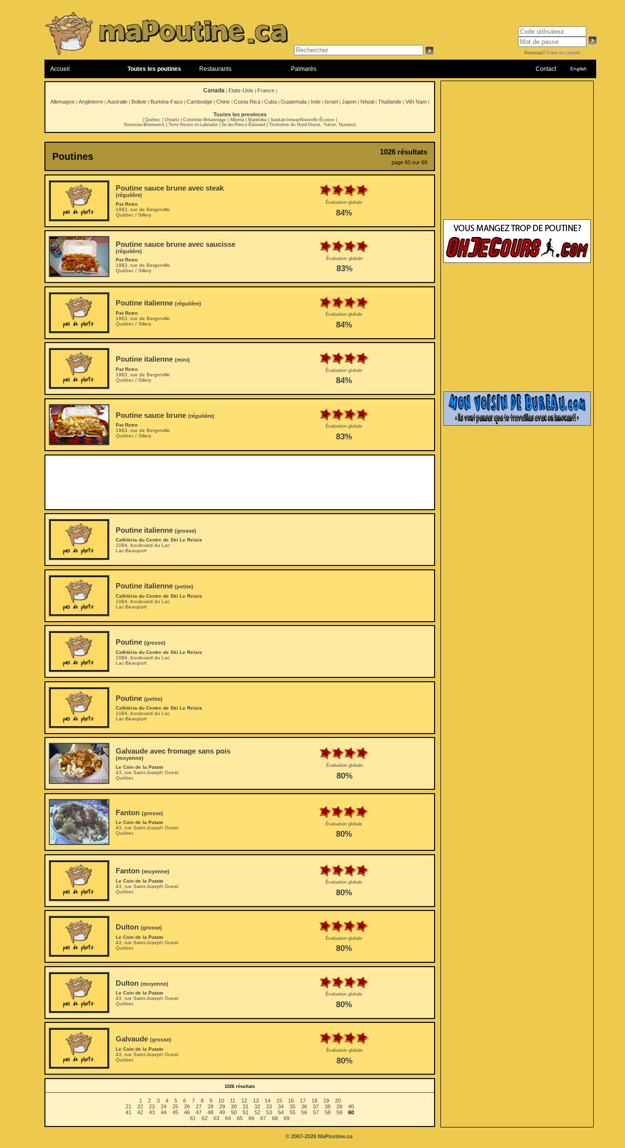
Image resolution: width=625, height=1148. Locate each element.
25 (175, 1106)
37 (316, 1106)
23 (152, 1106)
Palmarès (303, 68)
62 (205, 1118)
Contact (546, 68)
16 (291, 1101)
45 (175, 1112)
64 (228, 1118)
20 (338, 1101)
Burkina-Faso (166, 102)
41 (128, 1112)
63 (216, 1118)
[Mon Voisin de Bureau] (517, 424)
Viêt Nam (416, 102)
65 (240, 1118)
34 (281, 1106)
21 (128, 1106)
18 (314, 1101)
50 (234, 1112)
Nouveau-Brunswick (144, 124)
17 (303, 1101)
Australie (117, 102)
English (578, 68)
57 (316, 1112)
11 (232, 1101)
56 (304, 1112)
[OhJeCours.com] (517, 261)
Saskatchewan (285, 119)
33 (269, 1106)
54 (281, 1112)
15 (279, 1101)
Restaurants (215, 68)
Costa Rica (247, 102)
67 (263, 1118)
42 (140, 1112)
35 (292, 1106)
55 (292, 1112)
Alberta (237, 119)
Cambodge (199, 102)
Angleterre (91, 102)
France (265, 90)
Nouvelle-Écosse (317, 119)
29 (222, 1106)
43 (152, 1112)
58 (328, 1112)
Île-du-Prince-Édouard (243, 124)
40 (351, 1106)
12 (244, 1101)
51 (246, 1112)
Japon (349, 102)
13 (256, 1101)
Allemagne (62, 102)
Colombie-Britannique (204, 119)
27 (199, 1106)
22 (140, 1106)
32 (257, 1106)
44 (164, 1112)
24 (164, 1106)
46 (187, 1112)
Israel (331, 102)
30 (234, 1106)
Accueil (60, 68)
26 (187, 1106)
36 (304, 1106)
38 (328, 1106)
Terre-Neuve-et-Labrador (193, 124)
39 (339, 1106)
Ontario (172, 119)
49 (222, 1112)
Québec (153, 119)
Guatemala (294, 102)
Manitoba (257, 119)
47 (199, 1112)
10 (221, 1101)
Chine (223, 102)
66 (251, 1118)
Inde (316, 102)
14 (268, 1101)
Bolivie (138, 102)
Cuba (270, 102)
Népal (367, 102)
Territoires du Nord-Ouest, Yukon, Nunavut (312, 124)
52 (257, 1112)
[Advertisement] (239, 482)
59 (339, 1112)
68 (275, 1118)
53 (269, 1112)
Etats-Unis (241, 90)
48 (210, 1112)
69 (287, 1118)
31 (246, 1106)
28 (210, 1106)
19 (326, 1101)
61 (193, 1118)
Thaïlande (389, 102)
